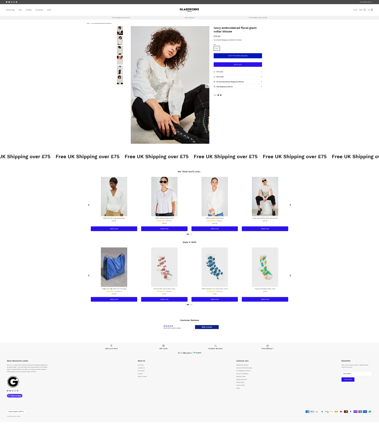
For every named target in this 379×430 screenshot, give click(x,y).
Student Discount (241, 379)
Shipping (224, 40)
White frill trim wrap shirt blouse (114, 218)
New (20, 10)
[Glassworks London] (189, 10)
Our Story (141, 365)
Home (88, 23)
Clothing (28, 10)
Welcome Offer (241, 376)
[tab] (188, 304)
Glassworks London (15, 416)
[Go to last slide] (89, 205)
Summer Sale (10, 10)
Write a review (207, 327)
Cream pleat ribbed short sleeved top (265, 218)
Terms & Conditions (242, 373)
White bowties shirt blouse (215, 218)
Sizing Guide (240, 382)
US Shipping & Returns (243, 370)
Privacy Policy (240, 385)
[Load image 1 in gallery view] (170, 85)
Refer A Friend (142, 376)
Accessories (39, 10)
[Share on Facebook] (218, 95)
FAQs (238, 388)
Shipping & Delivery (242, 365)
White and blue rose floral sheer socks (215, 289)
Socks (49, 10)
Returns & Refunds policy (244, 368)
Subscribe (348, 379)
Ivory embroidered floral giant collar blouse (101, 23)
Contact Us (141, 368)
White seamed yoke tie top (164, 218)
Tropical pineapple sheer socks (265, 289)
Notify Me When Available (238, 56)
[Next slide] (290, 205)
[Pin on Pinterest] (220, 95)
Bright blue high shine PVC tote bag (114, 289)
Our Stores (141, 370)
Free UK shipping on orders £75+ (189, 2)
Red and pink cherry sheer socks (164, 289)
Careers (140, 373)
